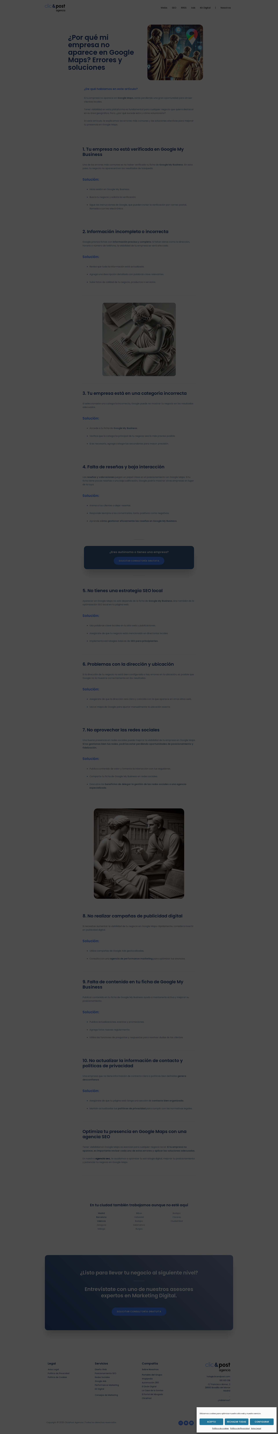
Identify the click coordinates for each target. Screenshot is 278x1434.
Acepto (211, 1421)
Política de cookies (220, 1428)
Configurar (262, 1421)
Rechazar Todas (236, 1421)
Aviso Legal (256, 1428)
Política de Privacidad (240, 1428)
